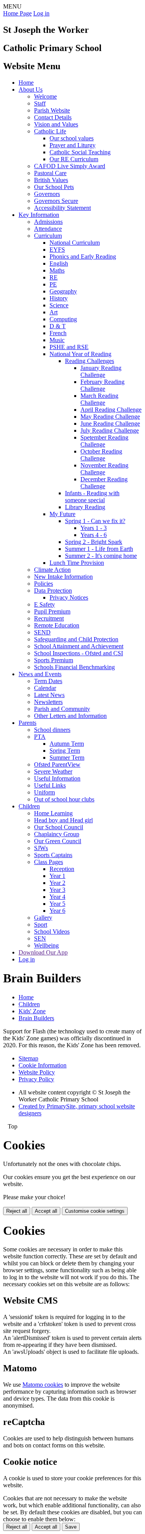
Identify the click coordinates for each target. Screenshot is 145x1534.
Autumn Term (66, 743)
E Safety (44, 604)
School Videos (52, 931)
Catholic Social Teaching (80, 152)
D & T (57, 326)
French (58, 333)
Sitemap (28, 1058)
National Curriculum (74, 242)
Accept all (46, 1211)
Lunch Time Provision (76, 562)
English (58, 263)
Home (26, 82)
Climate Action (52, 569)
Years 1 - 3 (93, 528)
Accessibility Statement (62, 208)
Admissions (48, 221)
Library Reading (85, 507)
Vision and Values (56, 124)
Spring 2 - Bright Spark (93, 542)
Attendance (48, 228)
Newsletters (48, 702)
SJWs (41, 848)
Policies (43, 583)
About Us (31, 89)
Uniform (44, 792)
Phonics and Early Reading (82, 256)
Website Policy (37, 1072)
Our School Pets (54, 187)
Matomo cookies (42, 1384)
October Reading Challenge (101, 455)
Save (71, 1527)
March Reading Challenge (99, 399)
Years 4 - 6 (93, 535)
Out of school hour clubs (64, 799)
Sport (40, 924)
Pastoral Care (50, 173)
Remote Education (56, 625)
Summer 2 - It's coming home (101, 555)
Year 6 (57, 910)
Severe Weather (53, 771)
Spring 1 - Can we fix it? (95, 521)
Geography (63, 291)
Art (53, 312)
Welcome (45, 96)
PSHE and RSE (69, 347)
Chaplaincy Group (56, 834)
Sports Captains (53, 855)
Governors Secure (56, 201)
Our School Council (58, 827)
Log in (41, 13)
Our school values (71, 138)
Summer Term (66, 757)
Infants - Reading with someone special (92, 496)
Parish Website (52, 110)
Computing (63, 319)
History (58, 298)
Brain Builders (36, 1018)
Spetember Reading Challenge (104, 441)
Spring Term (64, 750)
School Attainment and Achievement (78, 646)
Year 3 (57, 889)
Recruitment (49, 618)
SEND (42, 632)
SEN (40, 938)
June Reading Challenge (110, 423)
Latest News (49, 695)
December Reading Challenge (104, 482)
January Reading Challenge (100, 371)
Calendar (45, 688)
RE (53, 277)
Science (58, 305)
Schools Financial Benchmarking (74, 667)
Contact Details (53, 117)
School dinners (52, 729)
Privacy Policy (36, 1079)
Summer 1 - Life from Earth (99, 548)
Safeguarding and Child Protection (76, 639)
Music (57, 340)
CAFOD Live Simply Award (69, 166)
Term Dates (48, 681)
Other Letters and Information (70, 715)
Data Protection (53, 590)
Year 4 (57, 896)
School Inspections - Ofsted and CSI (78, 653)
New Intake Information (63, 576)
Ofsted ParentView (57, 764)
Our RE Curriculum (73, 159)
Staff (40, 103)
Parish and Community (62, 709)
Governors (47, 194)
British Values (51, 180)
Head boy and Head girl (63, 820)
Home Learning (53, 813)
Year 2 (57, 882)
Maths (57, 270)
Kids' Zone (32, 1011)
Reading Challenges (89, 361)
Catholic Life (50, 131)
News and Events (40, 674)
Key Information (39, 214)
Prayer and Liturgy (72, 145)
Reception (61, 869)
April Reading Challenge (111, 409)
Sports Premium (53, 660)
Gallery (43, 917)
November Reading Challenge (104, 469)
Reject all (16, 1211)
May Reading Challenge (110, 416)
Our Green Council (57, 841)
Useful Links (50, 785)
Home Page (17, 13)
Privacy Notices (68, 597)
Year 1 (57, 876)
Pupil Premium (52, 611)
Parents (27, 722)
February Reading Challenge (102, 385)
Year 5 (57, 903)
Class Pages (48, 862)
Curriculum (48, 235)
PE (53, 284)
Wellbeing (46, 945)
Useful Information (57, 778)
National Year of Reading (80, 354)
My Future (62, 514)
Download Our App (43, 952)
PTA (40, 736)
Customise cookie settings (95, 1211)
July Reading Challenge (109, 430)
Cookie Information (43, 1065)
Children (29, 806)
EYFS (57, 249)
